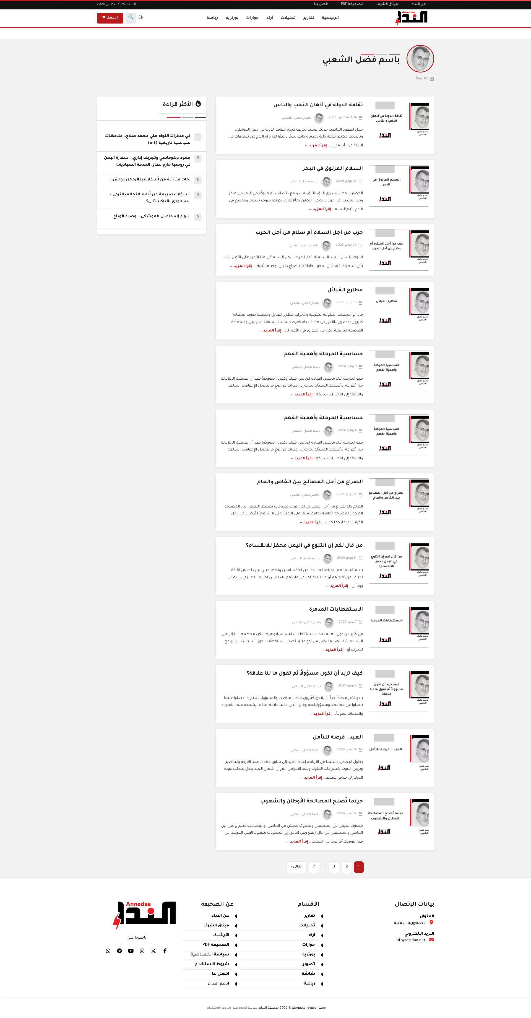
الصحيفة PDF (352, 4)
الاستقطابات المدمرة (336, 610)
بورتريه (232, 18)
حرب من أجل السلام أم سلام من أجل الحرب (309, 233)
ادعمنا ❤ (110, 18)
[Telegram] (119, 951)
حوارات (252, 18)
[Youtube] (131, 951)
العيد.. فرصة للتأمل (338, 737)
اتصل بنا (321, 4)
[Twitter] (153, 951)
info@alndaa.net (410, 941)
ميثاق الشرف (387, 4)
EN (141, 18)
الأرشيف (220, 935)
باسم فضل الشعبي (296, 118)
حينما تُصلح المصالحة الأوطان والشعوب (311, 801)
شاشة (308, 974)
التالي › (297, 867)
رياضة (212, 18)
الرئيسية (330, 18)
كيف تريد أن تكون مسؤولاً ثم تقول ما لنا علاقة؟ (305, 674)
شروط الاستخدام (212, 964)
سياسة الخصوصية (210, 955)
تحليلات (288, 18)
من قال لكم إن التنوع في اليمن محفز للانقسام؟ (304, 546)
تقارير (308, 18)
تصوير (309, 964)
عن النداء (418, 4)
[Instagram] (142, 951)
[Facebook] (165, 951)
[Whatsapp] (108, 951)
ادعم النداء (218, 984)
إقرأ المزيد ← (315, 146)
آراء (269, 18)
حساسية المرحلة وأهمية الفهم (323, 354)
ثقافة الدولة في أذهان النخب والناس (318, 105)
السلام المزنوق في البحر (333, 169)
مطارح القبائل (345, 290)
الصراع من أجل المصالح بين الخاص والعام (310, 482)
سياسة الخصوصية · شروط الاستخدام (232, 1008)
